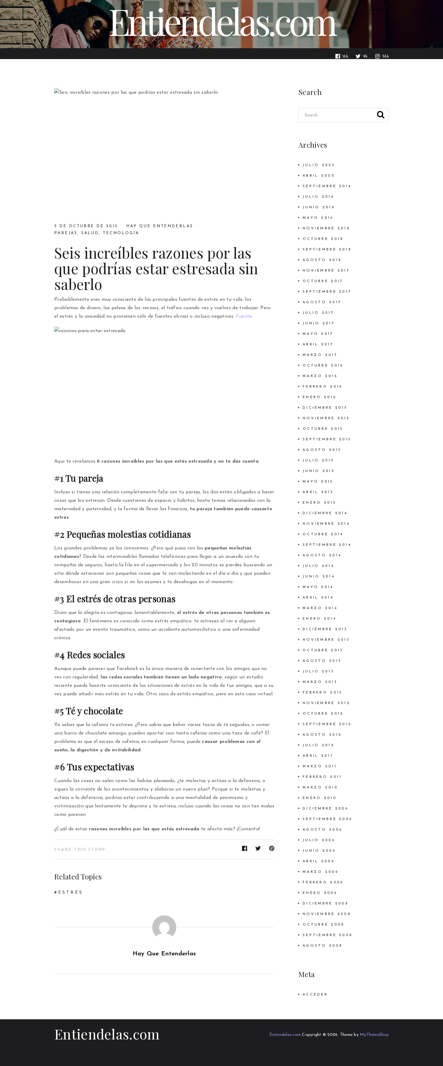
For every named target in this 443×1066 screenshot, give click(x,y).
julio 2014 (318, 566)
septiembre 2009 (327, 819)
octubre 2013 (323, 650)
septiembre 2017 (327, 292)
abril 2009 (319, 861)
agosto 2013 (322, 661)
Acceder (315, 994)
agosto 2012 (322, 735)
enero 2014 (319, 619)
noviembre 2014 (326, 524)
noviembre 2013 (326, 640)
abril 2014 (318, 597)
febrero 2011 (322, 777)
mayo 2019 (318, 218)
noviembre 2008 (327, 914)
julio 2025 (319, 165)
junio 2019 (319, 207)
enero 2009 (320, 893)
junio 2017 (319, 323)
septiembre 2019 (327, 186)
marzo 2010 (320, 787)
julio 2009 (319, 840)
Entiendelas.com (107, 1033)
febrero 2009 (323, 882)
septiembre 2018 (327, 249)
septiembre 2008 (327, 935)
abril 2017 (318, 344)
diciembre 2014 (325, 513)
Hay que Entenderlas (159, 226)
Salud (90, 233)
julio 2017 (318, 313)
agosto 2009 (322, 830)
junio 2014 (319, 576)
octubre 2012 (323, 713)
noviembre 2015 (326, 418)
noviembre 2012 (326, 703)
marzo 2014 (320, 608)
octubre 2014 (323, 534)
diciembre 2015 (325, 408)
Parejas (65, 233)
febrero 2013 (322, 692)
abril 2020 (319, 176)
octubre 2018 (323, 239)
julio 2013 (318, 671)
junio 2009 (319, 851)
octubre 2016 (323, 365)
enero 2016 (319, 397)
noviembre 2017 (326, 270)
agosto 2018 (322, 260)
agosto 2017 (322, 302)
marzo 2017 (320, 355)
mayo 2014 (318, 587)
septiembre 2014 (327, 545)
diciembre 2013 (325, 629)
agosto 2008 (322, 946)
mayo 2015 (318, 481)
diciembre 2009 (325, 808)
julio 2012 (319, 745)
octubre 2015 (323, 429)
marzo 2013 (320, 682)
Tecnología (121, 233)
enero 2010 (320, 798)
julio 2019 (318, 197)
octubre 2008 (323, 924)
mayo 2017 (318, 334)
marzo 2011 (320, 766)
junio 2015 (319, 471)
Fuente (244, 316)
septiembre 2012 (327, 724)
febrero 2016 (322, 386)
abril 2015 (318, 492)
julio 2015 (318, 460)
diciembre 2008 (325, 903)
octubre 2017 (323, 281)
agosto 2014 (322, 555)
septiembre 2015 (327, 439)
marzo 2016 (320, 376)
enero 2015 (319, 503)
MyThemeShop (374, 1035)
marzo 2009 (320, 872)
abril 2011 (318, 756)
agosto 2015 (322, 450)
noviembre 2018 (326, 228)
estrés (70, 892)
